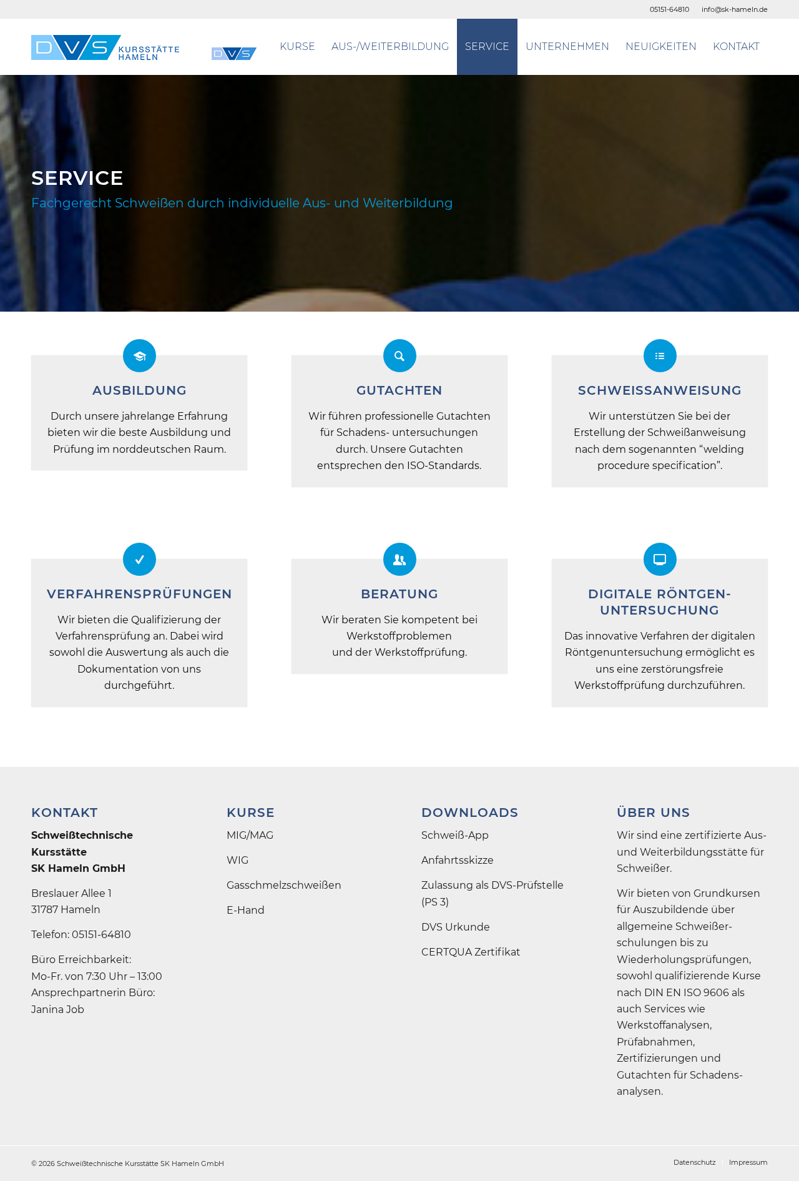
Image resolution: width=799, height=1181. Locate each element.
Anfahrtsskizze (457, 860)
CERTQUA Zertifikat (471, 952)
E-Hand (246, 910)
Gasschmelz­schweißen (284, 885)
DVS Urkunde (455, 927)
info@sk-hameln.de (735, 9)
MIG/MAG (250, 835)
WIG (237, 860)
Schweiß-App (455, 835)
